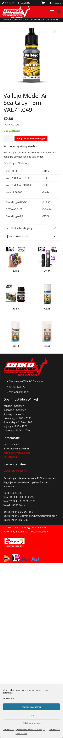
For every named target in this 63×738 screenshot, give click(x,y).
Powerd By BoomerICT (16, 531)
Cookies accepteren (31, 706)
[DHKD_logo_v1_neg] (16, 12)
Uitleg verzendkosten (15, 470)
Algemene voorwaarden (17, 452)
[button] (52, 11)
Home (6, 19)
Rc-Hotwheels (11, 456)
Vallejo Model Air (50, 19)
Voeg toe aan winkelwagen (31, 138)
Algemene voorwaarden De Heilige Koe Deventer (30, 731)
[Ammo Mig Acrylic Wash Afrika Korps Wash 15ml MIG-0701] (16, 331)
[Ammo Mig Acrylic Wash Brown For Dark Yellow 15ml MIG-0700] (47, 294)
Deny (31, 714)
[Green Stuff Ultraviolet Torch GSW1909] (47, 256)
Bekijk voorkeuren (32, 722)
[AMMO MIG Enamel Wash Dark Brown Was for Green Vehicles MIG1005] (16, 294)
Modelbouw (17, 19)
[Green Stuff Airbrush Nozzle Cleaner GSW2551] (16, 256)
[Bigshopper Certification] (14, 548)
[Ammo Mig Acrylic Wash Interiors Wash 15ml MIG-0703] (47, 331)
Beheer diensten (10, 698)
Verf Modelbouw (32, 19)
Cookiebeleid (8, 729)
